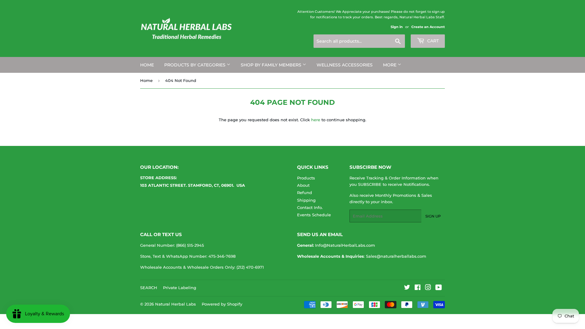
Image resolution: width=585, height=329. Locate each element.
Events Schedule (314, 214)
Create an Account (428, 27)
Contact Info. (310, 207)
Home (146, 80)
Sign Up (433, 216)
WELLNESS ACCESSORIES (345, 65)
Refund (304, 192)
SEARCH (148, 287)
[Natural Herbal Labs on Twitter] (407, 288)
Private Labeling (179, 287)
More (390, 65)
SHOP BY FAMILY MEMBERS (272, 65)
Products (306, 177)
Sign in (397, 27)
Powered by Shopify (222, 304)
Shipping (306, 200)
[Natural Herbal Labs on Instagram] (428, 288)
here (315, 119)
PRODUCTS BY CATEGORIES (195, 65)
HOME (147, 65)
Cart (432, 41)
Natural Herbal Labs (175, 304)
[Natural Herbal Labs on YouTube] (438, 288)
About (303, 185)
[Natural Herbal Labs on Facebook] (417, 288)
